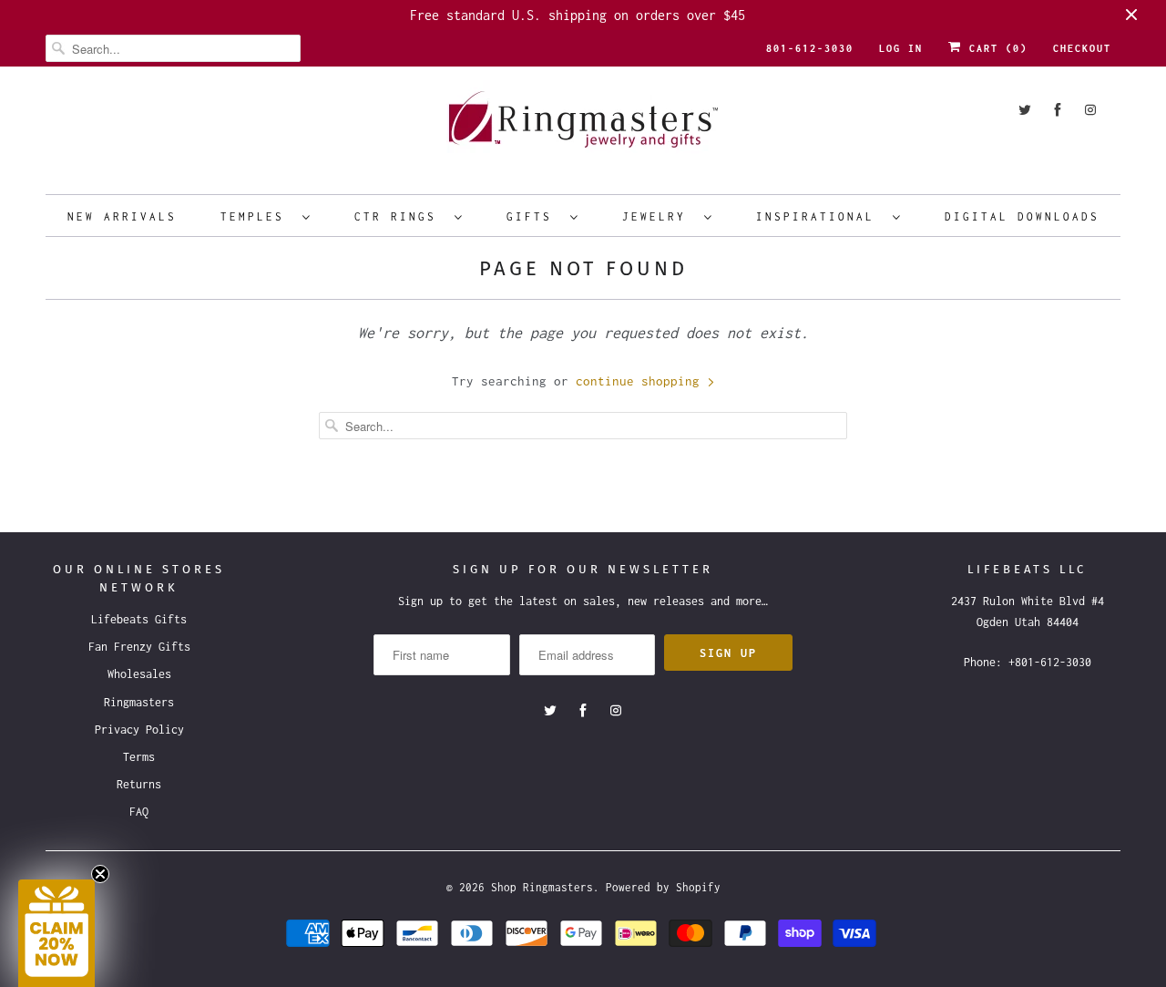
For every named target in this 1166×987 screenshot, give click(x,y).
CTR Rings (399, 216)
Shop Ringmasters (542, 887)
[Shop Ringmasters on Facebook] (1057, 109)
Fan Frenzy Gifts (139, 646)
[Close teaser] (100, 874)
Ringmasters (139, 702)
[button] (56, 933)
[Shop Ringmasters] (583, 128)
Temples (256, 216)
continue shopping (641, 381)
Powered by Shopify (663, 887)
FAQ (138, 811)
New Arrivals (122, 216)
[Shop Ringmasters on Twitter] (1025, 109)
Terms (139, 757)
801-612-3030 (810, 48)
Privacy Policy (139, 729)
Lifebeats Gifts (139, 619)
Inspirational (820, 216)
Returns (139, 784)
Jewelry (658, 216)
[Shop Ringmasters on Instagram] (1090, 109)
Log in (901, 48)
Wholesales (139, 674)
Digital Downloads (1022, 216)
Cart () (995, 48)
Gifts (533, 216)
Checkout (1082, 48)
